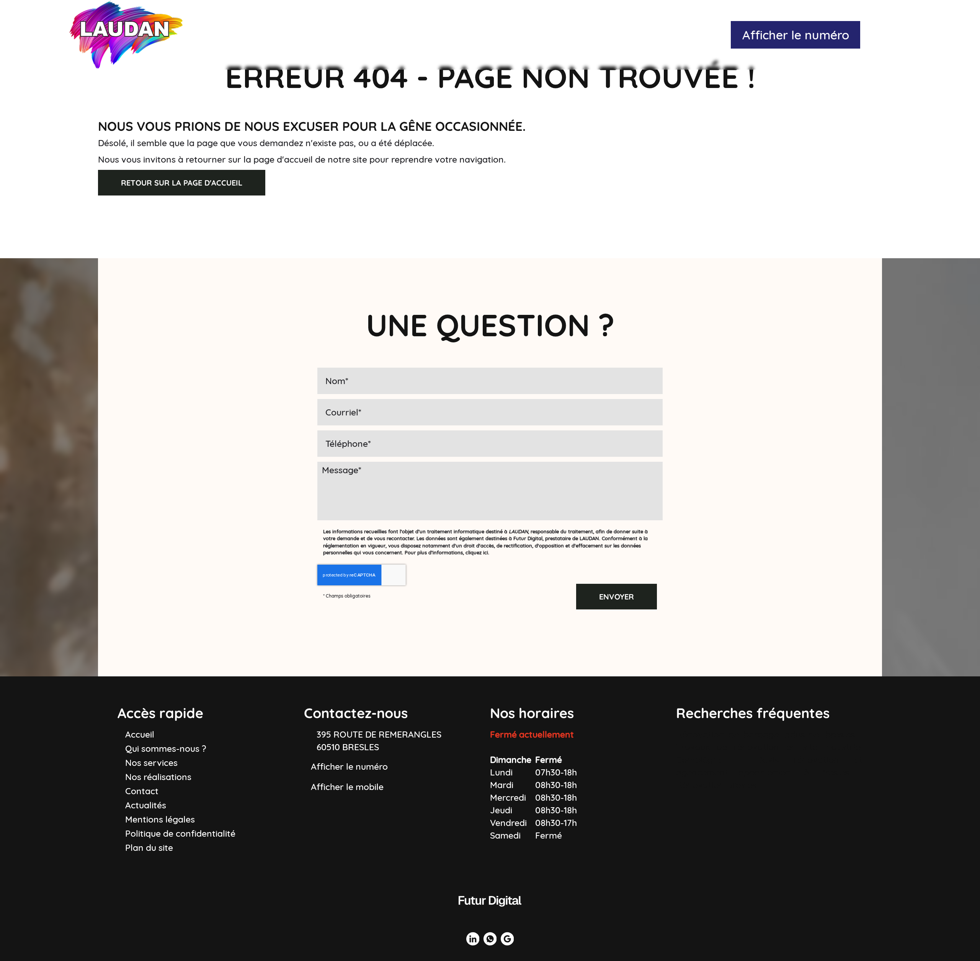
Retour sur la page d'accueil (181, 182)
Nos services (455, 34)
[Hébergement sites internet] (490, 913)
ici (485, 552)
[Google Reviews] (904, 35)
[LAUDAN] (126, 34)
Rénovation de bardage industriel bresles (765, 734)
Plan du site (149, 847)
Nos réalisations (550, 34)
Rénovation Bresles (716, 784)
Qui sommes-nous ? (355, 34)
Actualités (640, 34)
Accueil (267, 34)
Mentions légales (160, 819)
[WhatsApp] (887, 35)
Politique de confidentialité (180, 833)
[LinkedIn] (870, 35)
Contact (710, 34)
